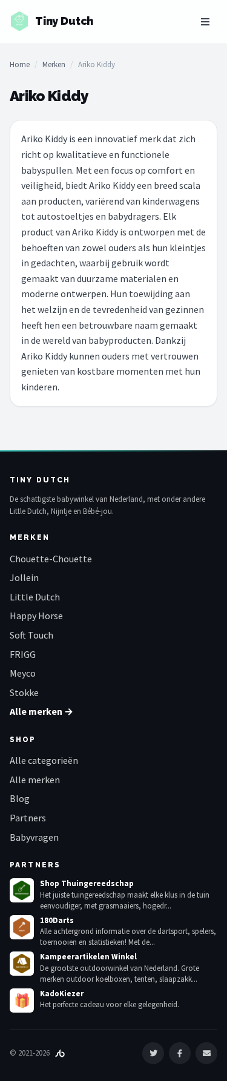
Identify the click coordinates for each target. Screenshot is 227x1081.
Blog (20, 798)
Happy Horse (36, 616)
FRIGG (23, 654)
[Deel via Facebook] (180, 1053)
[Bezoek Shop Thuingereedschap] (22, 890)
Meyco (23, 673)
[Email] (206, 1053)
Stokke (24, 692)
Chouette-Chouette (51, 559)
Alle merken (35, 780)
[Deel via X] (153, 1053)
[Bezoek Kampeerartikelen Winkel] (22, 963)
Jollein (24, 577)
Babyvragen (34, 837)
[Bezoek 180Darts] (22, 927)
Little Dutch (35, 597)
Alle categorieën (44, 760)
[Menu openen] (205, 22)
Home (20, 64)
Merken (53, 64)
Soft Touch (31, 635)
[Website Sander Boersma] (59, 1053)
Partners (28, 818)
